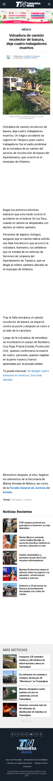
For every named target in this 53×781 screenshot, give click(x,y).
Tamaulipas (16, 500)
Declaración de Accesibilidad (35, 760)
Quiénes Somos (41, 763)
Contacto (27, 767)
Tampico (27, 500)
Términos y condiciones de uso (19, 763)
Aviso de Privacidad (14, 760)
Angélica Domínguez (32, 56)
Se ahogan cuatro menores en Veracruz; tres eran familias (26, 375)
